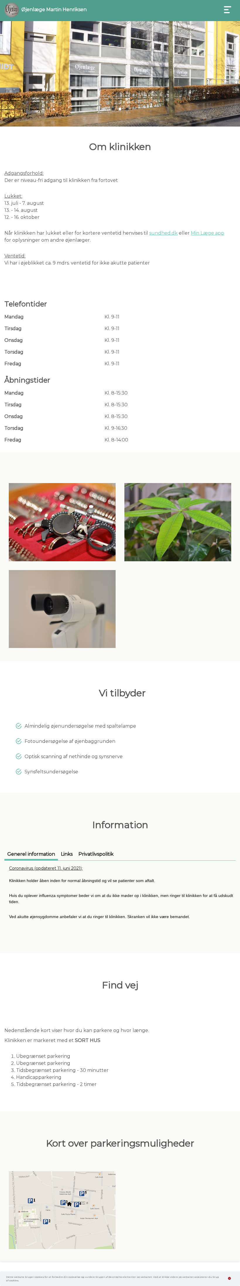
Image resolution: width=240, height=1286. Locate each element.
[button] (112, 109)
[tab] (31, 855)
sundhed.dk (163, 233)
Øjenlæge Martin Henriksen (54, 9)
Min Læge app (207, 233)
